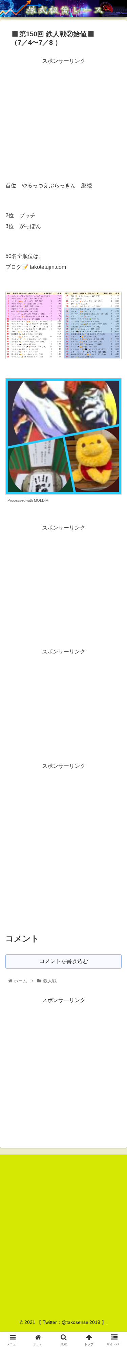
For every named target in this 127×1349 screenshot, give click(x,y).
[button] (114, 856)
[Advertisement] (63, 113)
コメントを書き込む (63, 961)
